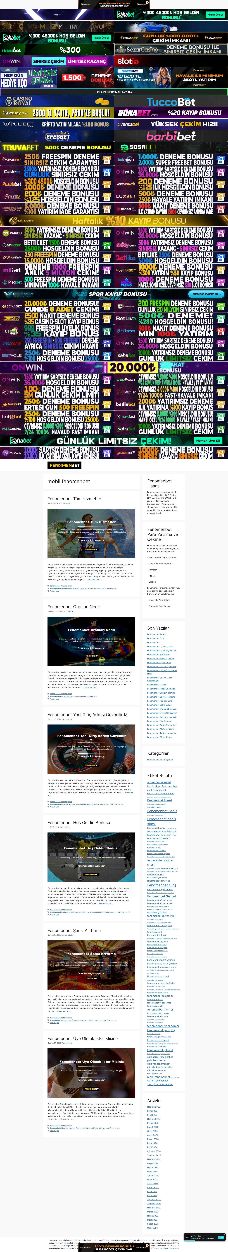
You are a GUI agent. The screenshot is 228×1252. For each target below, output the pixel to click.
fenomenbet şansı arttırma (60, 1020)
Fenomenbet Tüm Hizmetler (74, 498)
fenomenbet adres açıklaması (162, 797)
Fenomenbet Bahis (162, 811)
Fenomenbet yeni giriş (161, 1030)
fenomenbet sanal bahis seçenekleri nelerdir (160, 970)
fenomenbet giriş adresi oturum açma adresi (160, 893)
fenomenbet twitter (160, 1009)
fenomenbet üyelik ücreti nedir (156, 1047)
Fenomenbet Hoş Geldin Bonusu (79, 822)
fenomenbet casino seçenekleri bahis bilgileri (161, 857)
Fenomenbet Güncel (161, 896)
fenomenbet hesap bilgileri (155, 919)
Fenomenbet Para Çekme (162, 963)
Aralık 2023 (152, 1183)
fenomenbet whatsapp (158, 1016)
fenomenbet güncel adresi (160, 903)
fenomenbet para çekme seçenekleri (64, 588)
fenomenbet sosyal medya (155, 980)
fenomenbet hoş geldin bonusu (102, 912)
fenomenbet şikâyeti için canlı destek (158, 1054)
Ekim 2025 (152, 1111)
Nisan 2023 (152, 1216)
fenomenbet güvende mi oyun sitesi (158, 906)
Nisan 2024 (152, 1167)
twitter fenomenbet (157, 1080)
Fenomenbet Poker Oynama (160, 658)
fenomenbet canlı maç (153, 848)
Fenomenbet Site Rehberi (159, 721)
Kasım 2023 (153, 1187)
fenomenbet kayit (154, 932)
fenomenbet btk (171, 828)
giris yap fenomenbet (158, 1063)
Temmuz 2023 (154, 1204)
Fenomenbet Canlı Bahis (159, 838)
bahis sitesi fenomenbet (162, 786)
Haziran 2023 (153, 1208)
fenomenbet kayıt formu (170, 938)
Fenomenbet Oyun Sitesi (159, 662)
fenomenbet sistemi (153, 973)
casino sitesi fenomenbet (160, 793)
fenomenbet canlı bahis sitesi (156, 841)
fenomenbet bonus (156, 828)
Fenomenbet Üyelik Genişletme (162, 713)
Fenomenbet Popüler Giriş (159, 701)
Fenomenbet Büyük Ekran (159, 737)
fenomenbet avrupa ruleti (154, 807)
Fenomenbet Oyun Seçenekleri (161, 650)
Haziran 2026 (153, 1107)
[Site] (57, 159)
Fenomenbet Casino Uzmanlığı (161, 717)
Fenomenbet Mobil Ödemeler (161, 689)
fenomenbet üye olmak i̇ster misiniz (90, 1128)
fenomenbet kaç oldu (157, 941)
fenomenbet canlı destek (157, 845)
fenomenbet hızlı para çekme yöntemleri (159, 922)
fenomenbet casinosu (153, 868)
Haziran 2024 (153, 1159)
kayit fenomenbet (154, 1073)
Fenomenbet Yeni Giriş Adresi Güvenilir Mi (88, 714)
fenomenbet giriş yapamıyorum (62, 1128)
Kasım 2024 (153, 1139)
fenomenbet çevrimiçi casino (159, 1037)
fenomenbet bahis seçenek (155, 815)
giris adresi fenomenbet (160, 1056)
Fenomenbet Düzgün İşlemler (161, 693)
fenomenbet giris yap (158, 880)
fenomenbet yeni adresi (163, 1026)
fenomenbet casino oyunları (158, 854)
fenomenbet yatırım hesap (155, 1022)
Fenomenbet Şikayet (160, 1050)
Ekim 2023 (152, 1191)
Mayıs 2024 (152, 1163)
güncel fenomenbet (156, 1070)
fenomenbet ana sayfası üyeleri (156, 804)
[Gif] (114, 220)
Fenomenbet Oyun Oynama (160, 646)
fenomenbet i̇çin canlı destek (156, 929)
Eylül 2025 (152, 1115)
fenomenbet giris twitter (157, 878)
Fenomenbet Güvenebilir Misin (159, 909)
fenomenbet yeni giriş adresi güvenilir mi (92, 804)
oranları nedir (92, 696)
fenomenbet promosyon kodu (161, 967)
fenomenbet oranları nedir (60, 696)
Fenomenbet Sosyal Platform (161, 697)
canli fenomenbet (156, 790)
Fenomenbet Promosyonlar (61, 586)
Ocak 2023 (152, 1228)
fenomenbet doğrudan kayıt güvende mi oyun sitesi (162, 871)
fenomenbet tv (155, 999)
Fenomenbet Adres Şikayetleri (161, 725)
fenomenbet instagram (159, 925)
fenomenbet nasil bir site (157, 951)
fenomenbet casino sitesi (160, 862)
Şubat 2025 (152, 1127)
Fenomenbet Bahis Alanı (158, 654)
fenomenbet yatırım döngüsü (155, 1019)
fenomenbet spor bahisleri (161, 983)
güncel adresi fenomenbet (160, 1067)
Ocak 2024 (152, 1179)
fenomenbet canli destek (161, 831)
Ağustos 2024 (154, 1151)
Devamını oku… (94, 579)
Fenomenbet (153, 642)
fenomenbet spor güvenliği (155, 989)
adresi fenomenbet (159, 782)
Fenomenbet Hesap (156, 685)
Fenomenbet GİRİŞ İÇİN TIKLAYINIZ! (114, 92)
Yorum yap (54, 591)
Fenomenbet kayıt (157, 935)
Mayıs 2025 (152, 1123)
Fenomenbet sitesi (158, 976)
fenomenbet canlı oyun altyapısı (62, 804)
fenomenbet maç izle (157, 947)
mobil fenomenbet (109, 588)
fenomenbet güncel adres (159, 900)
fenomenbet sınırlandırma (172, 989)
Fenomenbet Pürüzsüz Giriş (160, 729)
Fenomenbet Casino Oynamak (161, 666)
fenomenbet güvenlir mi (161, 915)
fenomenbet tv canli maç (159, 1002)
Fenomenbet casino (156, 850)
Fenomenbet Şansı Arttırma (74, 930)
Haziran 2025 (153, 1119)
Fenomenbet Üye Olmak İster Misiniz (83, 1038)
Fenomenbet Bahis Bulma (159, 705)
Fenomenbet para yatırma (161, 960)
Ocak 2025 (152, 1131)
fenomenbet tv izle (155, 1006)
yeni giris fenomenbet (160, 1084)
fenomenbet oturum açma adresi (157, 957)
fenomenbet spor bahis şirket (156, 986)
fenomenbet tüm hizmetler (90, 588)
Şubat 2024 (153, 1175)
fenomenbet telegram (160, 995)
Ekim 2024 (152, 1143)
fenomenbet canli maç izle (161, 835)
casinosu (150, 797)
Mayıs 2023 (152, 1212)
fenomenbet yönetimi (153, 1034)
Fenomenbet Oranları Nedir (74, 606)
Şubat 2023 (153, 1224)
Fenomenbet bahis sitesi (161, 821)
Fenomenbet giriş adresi (160, 889)
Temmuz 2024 (154, 1155)
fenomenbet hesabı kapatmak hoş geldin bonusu (69, 912)
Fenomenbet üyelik (158, 1040)
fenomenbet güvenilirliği (157, 913)
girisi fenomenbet (156, 1060)
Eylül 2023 (152, 1195)
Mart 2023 (152, 1220)
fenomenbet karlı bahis (173, 929)
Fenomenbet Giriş (155, 638)
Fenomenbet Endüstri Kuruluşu (161, 709)
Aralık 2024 (152, 1135)
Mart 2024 (152, 1171)
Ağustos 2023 (154, 1199)
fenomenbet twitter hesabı (158, 1013)
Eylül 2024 (152, 1147)
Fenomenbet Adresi (156, 634)
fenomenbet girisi (155, 874)
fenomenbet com (169, 868)
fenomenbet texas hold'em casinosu (86, 1020)
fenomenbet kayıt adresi (154, 938)
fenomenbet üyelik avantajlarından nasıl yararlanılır (162, 1044)
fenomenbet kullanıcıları (156, 945)
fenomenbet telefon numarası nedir (157, 993)
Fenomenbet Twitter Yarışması (161, 733)
